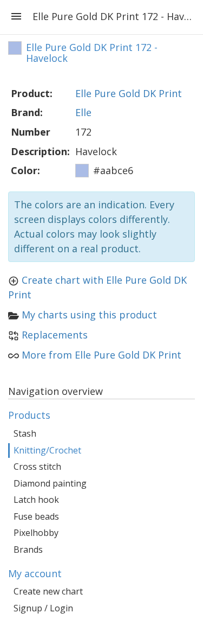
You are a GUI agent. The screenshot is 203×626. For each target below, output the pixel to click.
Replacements (55, 334)
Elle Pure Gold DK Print (128, 93)
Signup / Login (43, 608)
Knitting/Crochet (47, 450)
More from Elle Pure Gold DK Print (101, 354)
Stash (25, 433)
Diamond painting (50, 483)
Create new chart (48, 591)
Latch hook (36, 500)
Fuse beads (36, 516)
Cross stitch (37, 466)
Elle (83, 112)
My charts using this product (89, 314)
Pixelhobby (36, 533)
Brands (28, 549)
